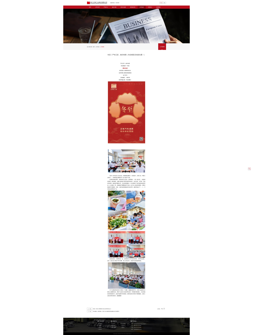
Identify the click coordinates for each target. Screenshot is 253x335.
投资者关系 (132, 7)
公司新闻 (162, 46)
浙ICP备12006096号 (136, 333)
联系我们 (158, 7)
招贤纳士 (150, 7)
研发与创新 (123, 7)
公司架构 (100, 323)
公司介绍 (97, 7)
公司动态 (142, 7)
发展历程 (100, 327)
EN (164, 2)
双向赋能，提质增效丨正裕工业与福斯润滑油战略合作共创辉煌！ (104, 311)
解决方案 (114, 7)
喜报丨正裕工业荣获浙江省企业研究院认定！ (99, 308)
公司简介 (100, 325)
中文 (161, 2)
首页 (90, 7)
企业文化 (100, 329)
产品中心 (106, 7)
